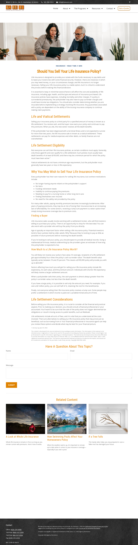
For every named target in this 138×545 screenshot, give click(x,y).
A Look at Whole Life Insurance (22, 436)
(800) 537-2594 (18, 532)
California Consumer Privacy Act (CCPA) (96, 526)
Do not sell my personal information (89, 528)
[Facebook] (129, 2)
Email (72, 351)
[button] (55, 8)
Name (8, 351)
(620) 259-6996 (16, 530)
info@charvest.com (65, 2)
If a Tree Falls (96, 436)
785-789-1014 (48, 2)
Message (9, 365)
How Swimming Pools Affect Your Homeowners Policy (64, 438)
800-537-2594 (18, 535)
